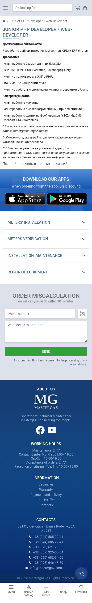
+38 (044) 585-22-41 (48, 542)
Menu (11, 592)
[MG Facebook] (40, 430)
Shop (63, 592)
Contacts (46, 505)
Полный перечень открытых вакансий (35, 164)
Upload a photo (82, 313)
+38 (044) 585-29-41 (48, 537)
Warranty (46, 489)
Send (46, 351)
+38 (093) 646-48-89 (48, 563)
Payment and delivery (46, 495)
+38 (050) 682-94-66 (48, 557)
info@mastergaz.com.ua (48, 568)
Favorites (81, 592)
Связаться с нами (81, 573)
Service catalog (28, 593)
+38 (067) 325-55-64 (48, 552)
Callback (77, 8)
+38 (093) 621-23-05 (48, 547)
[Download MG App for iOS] (25, 199)
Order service (46, 593)
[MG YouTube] (52, 430)
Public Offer (46, 500)
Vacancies (46, 484)
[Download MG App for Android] (67, 199)
